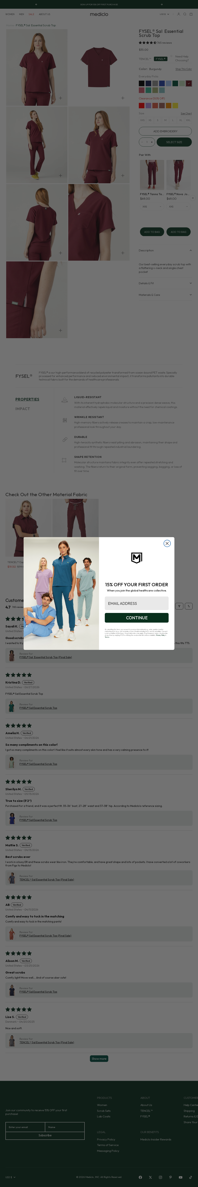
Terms (107, 637)
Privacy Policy (160, 635)
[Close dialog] (167, 543)
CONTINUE (137, 617)
